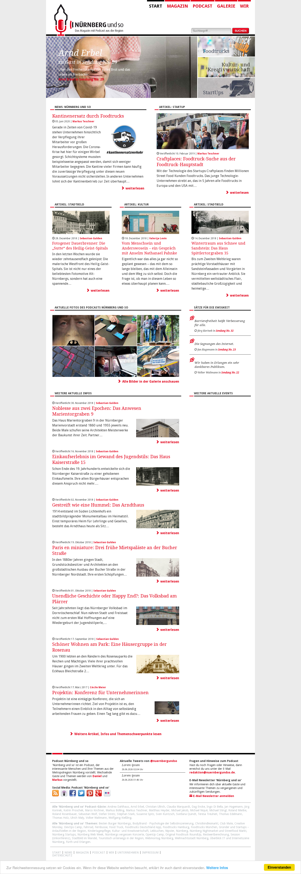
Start (155, 6)
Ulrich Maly (77, 817)
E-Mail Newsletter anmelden (213, 796)
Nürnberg (182, 830)
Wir (244, 6)
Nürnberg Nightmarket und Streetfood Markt (218, 830)
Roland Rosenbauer (64, 814)
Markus (57, 779)
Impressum (150, 852)
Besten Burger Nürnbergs (115, 823)
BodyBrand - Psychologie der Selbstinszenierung (163, 823)
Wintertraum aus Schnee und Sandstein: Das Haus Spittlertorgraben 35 (218, 248)
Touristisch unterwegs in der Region (121, 838)
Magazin (177, 6)
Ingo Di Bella (215, 806)
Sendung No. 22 (230, 372)
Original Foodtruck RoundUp (183, 834)
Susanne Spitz (145, 814)
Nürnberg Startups (64, 834)
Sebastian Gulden (91, 238)
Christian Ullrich (155, 806)
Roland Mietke (237, 810)
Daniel (97, 776)
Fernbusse (101, 827)
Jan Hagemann (233, 806)
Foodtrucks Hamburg (176, 827)
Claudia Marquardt (178, 806)
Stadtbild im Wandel (84, 838)
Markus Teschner (83, 121)
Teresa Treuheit (207, 814)
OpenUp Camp (155, 834)
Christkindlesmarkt (206, 823)
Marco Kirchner (94, 810)
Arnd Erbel (137, 806)
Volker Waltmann (96, 817)
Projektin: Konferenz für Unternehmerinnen (100, 692)
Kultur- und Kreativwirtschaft (130, 830)
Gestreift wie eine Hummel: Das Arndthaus (98, 505)
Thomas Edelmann (230, 814)
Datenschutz (62, 855)
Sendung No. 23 (227, 349)
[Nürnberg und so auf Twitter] (81, 795)
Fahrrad (88, 827)
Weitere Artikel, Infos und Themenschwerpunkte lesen (118, 734)
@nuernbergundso (163, 761)
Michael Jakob (179, 810)
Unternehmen (128, 852)
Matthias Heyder (159, 810)
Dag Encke (198, 806)
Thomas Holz (60, 817)
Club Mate (226, 823)
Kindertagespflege (99, 830)
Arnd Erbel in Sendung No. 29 (81, 79)
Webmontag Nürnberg (159, 838)
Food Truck (116, 827)
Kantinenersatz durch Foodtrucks (88, 116)
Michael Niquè (199, 810)
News (68, 852)
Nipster (169, 830)
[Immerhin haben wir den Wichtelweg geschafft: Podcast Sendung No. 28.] (158, 345)
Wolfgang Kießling (120, 817)
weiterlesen (135, 188)
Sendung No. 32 (225, 330)
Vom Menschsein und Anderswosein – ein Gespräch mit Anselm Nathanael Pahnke (149, 248)
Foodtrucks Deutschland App (143, 827)
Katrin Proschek (73, 810)
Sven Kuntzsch (165, 814)
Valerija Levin (158, 238)
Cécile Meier (98, 687)
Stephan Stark (126, 814)
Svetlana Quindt (186, 814)
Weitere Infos (217, 867)
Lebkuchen (157, 830)
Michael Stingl (218, 810)
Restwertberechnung (216, 834)
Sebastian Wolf (87, 814)
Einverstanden (279, 867)
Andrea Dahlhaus (118, 806)
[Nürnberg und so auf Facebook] (72, 795)
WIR (111, 852)
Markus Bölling (115, 810)
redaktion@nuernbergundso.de (212, 772)
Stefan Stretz (107, 814)
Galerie (226, 6)
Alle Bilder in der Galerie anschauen (150, 381)
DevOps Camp (73, 827)
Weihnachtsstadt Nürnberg (191, 838)
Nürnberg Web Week (90, 834)
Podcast (202, 6)
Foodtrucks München (204, 827)
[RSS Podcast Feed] (55, 795)
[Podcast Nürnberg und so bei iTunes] (64, 795)
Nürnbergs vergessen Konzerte (124, 834)
